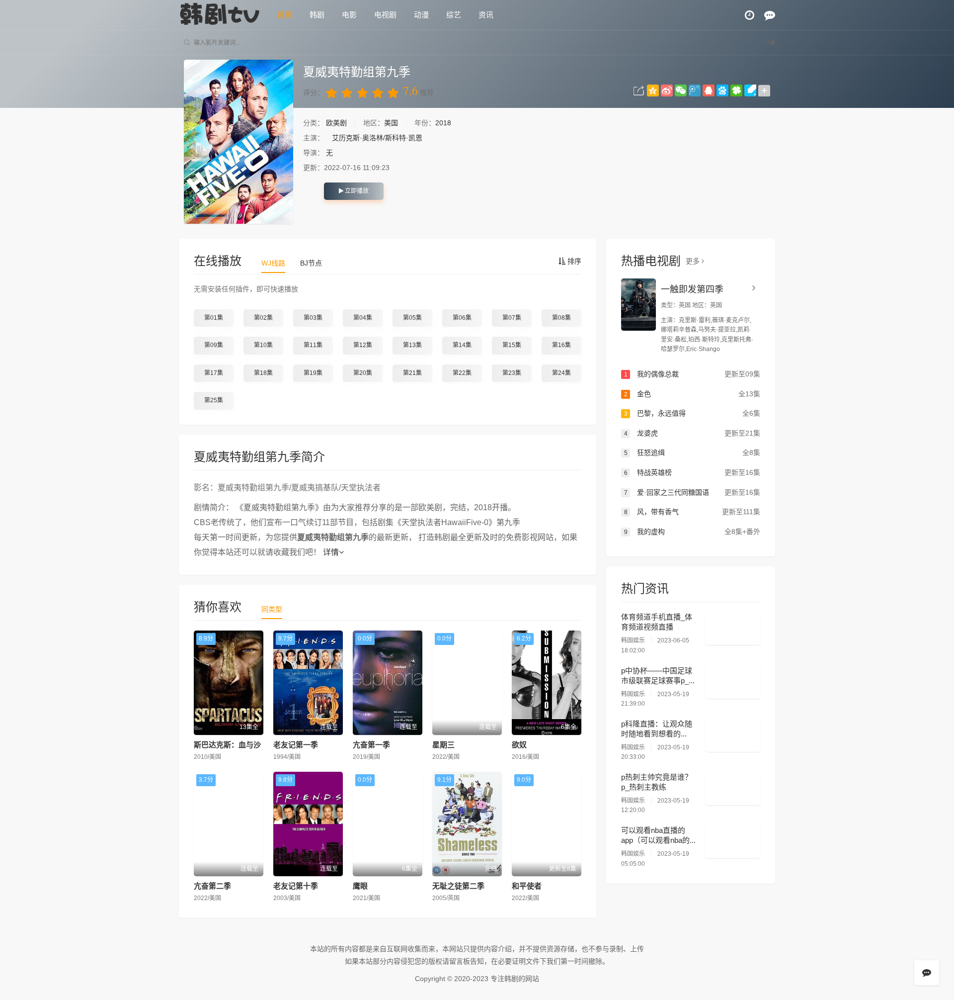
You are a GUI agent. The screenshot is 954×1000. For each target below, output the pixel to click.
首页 (284, 14)
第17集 (213, 372)
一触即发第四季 (692, 289)
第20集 (362, 372)
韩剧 (317, 14)
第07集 (511, 317)
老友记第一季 (295, 744)
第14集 (462, 345)
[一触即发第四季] (638, 304)
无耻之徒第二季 (458, 886)
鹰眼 (360, 886)
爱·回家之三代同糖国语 (692, 492)
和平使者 (527, 886)
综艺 (453, 14)
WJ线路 (273, 263)
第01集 (213, 317)
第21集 (412, 372)
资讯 (485, 14)
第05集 (412, 317)
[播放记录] (749, 15)
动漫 (421, 14)
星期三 (443, 744)
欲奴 (519, 744)
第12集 (362, 345)
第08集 (561, 317)
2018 (443, 123)
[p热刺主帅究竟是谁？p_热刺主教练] (733, 788)
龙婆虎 (692, 433)
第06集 (462, 317)
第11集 (313, 345)
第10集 (263, 345)
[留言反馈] (769, 15)
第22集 (462, 372)
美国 (391, 123)
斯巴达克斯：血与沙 (227, 744)
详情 (331, 552)
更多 (694, 261)
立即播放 (356, 190)
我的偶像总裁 (692, 374)
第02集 (263, 317)
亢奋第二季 (212, 886)
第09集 (213, 345)
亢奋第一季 (371, 744)
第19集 (313, 372)
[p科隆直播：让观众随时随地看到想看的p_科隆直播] (733, 735)
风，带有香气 (692, 512)
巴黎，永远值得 (692, 413)
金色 (692, 394)
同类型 (271, 609)
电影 (349, 14)
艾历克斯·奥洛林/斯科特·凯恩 (377, 138)
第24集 (561, 372)
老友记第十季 (295, 886)
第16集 (561, 345)
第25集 (213, 400)
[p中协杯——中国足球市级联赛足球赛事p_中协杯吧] (733, 682)
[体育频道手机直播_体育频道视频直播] (733, 628)
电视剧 (385, 14)
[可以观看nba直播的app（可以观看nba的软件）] (733, 841)
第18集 (263, 372)
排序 (573, 261)
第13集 (412, 345)
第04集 (362, 317)
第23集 (511, 372)
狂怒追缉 (692, 452)
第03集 (313, 317)
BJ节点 (311, 263)
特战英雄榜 (692, 472)
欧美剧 (337, 123)
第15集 (511, 345)
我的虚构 (692, 532)
